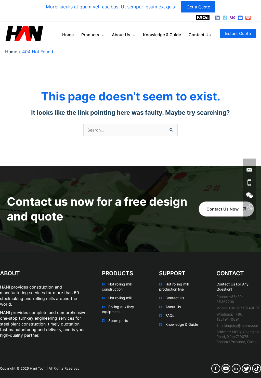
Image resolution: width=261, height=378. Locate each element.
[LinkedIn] (217, 18)
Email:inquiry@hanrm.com (237, 325)
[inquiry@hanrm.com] (248, 18)
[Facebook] (225, 18)
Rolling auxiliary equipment (118, 309)
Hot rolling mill (120, 298)
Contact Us (174, 298)
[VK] (233, 18)
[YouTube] (240, 18)
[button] (238, 33)
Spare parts (118, 320)
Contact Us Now (222, 209)
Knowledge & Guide (181, 324)
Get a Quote (198, 6)
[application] (101, 35)
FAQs (202, 17)
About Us (173, 307)
